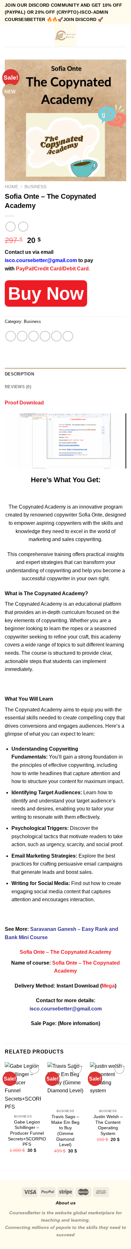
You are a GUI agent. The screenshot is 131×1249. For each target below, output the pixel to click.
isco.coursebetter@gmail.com (41, 260)
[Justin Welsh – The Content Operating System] (108, 1084)
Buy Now (46, 293)
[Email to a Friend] (45, 336)
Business (35, 186)
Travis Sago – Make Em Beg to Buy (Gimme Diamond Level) (65, 1130)
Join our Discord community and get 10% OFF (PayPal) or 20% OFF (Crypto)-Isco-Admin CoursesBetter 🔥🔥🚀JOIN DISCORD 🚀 (63, 12)
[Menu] (8, 36)
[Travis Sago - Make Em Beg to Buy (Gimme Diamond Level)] (65, 1084)
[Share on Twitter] (33, 336)
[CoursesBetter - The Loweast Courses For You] (65, 36)
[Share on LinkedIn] (68, 336)
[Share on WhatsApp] (10, 336)
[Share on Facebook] (22, 336)
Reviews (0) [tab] (18, 386)
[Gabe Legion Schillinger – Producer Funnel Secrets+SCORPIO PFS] (23, 1086)
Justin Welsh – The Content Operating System (108, 1125)
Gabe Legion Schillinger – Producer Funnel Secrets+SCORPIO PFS (27, 1133)
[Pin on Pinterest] (56, 336)
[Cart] (123, 36)
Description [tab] (19, 374)
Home (11, 186)
